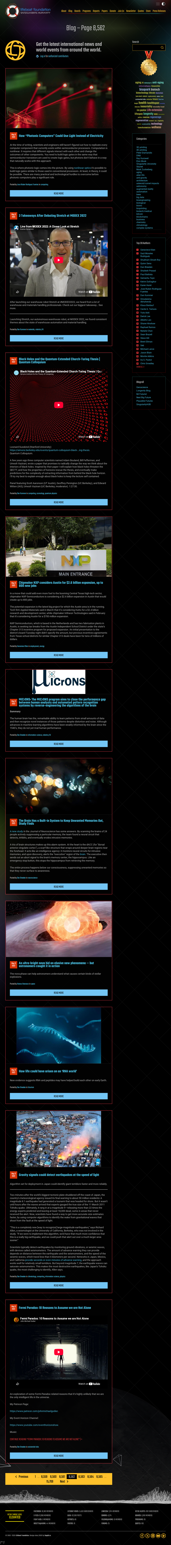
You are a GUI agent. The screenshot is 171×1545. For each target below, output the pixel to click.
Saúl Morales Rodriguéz (146, 255)
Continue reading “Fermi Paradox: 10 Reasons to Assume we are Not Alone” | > (46, 1439)
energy (42, 646)
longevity (148, 114)
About (63, 11)
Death (162, 96)
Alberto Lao (145, 320)
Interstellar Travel (158, 107)
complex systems (144, 228)
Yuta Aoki (144, 312)
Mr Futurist (141, 394)
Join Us (121, 11)
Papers (105, 11)
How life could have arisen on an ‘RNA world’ (48, 1071)
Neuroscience (161, 114)
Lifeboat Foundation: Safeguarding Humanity (28, 11)
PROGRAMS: (139, 1519)
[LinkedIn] (153, 1535)
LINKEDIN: (104, 1511)
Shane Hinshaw (147, 323)
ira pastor (141, 110)
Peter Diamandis (144, 152)
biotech (155, 89)
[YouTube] (158, 1535)
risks (155, 121)
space (33, 984)
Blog (70, 11)
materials (31, 329)
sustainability (146, 124)
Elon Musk (141, 161)
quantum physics (51, 493)
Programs (87, 11)
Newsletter (131, 11)
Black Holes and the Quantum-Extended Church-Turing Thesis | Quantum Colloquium (59, 361)
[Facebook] (142, 1535)
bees (138, 194)
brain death (139, 96)
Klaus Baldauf (147, 305)
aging (138, 82)
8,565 (99, 1476)
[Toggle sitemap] (158, 4)
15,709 (49, 1481)
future (155, 99)
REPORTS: (70, 1519)
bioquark (144, 90)
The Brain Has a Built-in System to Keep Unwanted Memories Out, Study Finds (61, 822)
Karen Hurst (145, 285)
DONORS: (104, 1515)
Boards (77, 11)
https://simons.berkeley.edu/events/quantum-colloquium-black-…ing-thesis (49, 450)
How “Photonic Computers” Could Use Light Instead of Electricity (61, 136)
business (140, 219)
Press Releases (159, 11)
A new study (16, 831)
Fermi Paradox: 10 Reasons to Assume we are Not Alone (55, 1308)
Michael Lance (147, 349)
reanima (146, 117)
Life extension (154, 110)
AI (143, 83)
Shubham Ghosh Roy (150, 260)
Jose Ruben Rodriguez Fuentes (27, 184)
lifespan (139, 114)
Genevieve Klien (22, 646)
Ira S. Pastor (146, 360)
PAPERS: (70, 1523)
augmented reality (144, 189)
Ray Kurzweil (142, 158)
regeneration (142, 120)
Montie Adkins (147, 356)
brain (82, 854)
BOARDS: (138, 1515)
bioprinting (141, 208)
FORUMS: (104, 1523)
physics (62, 1276)
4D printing (141, 150)
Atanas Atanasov (23, 984)
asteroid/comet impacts (147, 183)
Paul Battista (146, 274)
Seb (142, 345)
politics (140, 117)
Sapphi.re (48, 1535)
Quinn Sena (145, 263)
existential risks (33, 1447)
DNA (138, 155)
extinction (149, 99)
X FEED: (36, 1515)
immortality (146, 106)
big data (140, 197)
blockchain (159, 93)
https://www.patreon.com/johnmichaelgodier (34, 1411)
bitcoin (152, 93)
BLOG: (69, 1515)
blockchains (142, 217)
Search (162, 47)
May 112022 (13, 136)
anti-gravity (141, 177)
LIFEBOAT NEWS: (73, 1511)
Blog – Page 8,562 (85, 28)
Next (62, 1481)
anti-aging (158, 82)
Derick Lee (145, 316)
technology (156, 124)
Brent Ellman (146, 341)
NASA (156, 114)
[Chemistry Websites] (149, 64)
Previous (23, 1476)
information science (35, 735)
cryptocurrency (152, 96)
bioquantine (155, 86)
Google (136, 103)
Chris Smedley (147, 363)
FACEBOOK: (37, 1511)
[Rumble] (163, 1535)
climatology (32, 1276)
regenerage (155, 117)
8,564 (90, 1476)
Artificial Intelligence (145, 86)
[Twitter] (147, 1535)
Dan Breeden (21, 735)
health (143, 103)
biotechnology (142, 93)
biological (141, 203)
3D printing (141, 147)
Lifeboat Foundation (22, 1535)
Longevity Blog (143, 390)
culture (158, 96)
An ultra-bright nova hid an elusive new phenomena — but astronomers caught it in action (56, 965)
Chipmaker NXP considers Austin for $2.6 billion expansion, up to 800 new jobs (61, 584)
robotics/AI (39, 329)
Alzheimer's (148, 83)
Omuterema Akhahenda (145, 300)
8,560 (53, 1476)
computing (44, 184)
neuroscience (32, 878)
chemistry (141, 222)
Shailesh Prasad (148, 270)
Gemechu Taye (147, 278)
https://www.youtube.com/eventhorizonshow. (34, 1425)
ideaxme (137, 107)
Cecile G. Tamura (148, 309)
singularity (161, 121)
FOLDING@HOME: (107, 1519)
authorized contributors (58, 56)
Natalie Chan (146, 331)
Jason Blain (146, 352)
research (151, 121)
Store (148, 11)
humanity (162, 103)
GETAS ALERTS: (140, 1511)
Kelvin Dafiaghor (148, 281)
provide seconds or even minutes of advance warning (53, 1260)
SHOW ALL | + (140, 367)
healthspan (153, 103)
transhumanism (144, 127)
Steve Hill (144, 338)
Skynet (139, 166)
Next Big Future (143, 397)
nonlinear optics (82, 167)
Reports (96, 11)
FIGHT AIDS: (38, 1519)
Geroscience (142, 387)
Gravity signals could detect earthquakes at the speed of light (59, 1175)
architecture (141, 180)
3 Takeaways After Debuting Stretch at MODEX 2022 (52, 215)
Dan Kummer (21, 329)
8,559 (44, 1476)
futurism (31, 1087)
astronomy (141, 186)
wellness (156, 127)
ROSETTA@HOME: (40, 1523)
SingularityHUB (143, 404)
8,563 (81, 1476)
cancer (145, 96)
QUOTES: (138, 1523)
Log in (42, 56)
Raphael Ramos (147, 327)
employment (34, 646)
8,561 (62, 1476)
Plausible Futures (144, 401)
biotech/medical (144, 211)
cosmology (40, 493)
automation (141, 191)
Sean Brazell (146, 334)
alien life (140, 175)
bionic (139, 205)
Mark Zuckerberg (144, 169)
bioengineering (143, 200)
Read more (59, 193)
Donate (113, 11)
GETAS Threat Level (14, 1516)
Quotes (141, 11)
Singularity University (146, 164)
